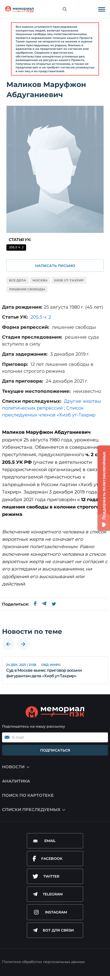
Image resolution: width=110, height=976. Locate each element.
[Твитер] (54, 604)
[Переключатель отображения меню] (101, 9)
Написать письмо (55, 265)
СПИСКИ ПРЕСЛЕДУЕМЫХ (31, 809)
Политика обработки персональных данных (43, 961)
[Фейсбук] (35, 604)
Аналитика (16, 781)
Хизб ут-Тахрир (69, 280)
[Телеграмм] (44, 604)
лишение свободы (27, 289)
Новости (13, 766)
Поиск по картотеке (28, 795)
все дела (17, 280)
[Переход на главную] (19, 9)
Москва (40, 280)
